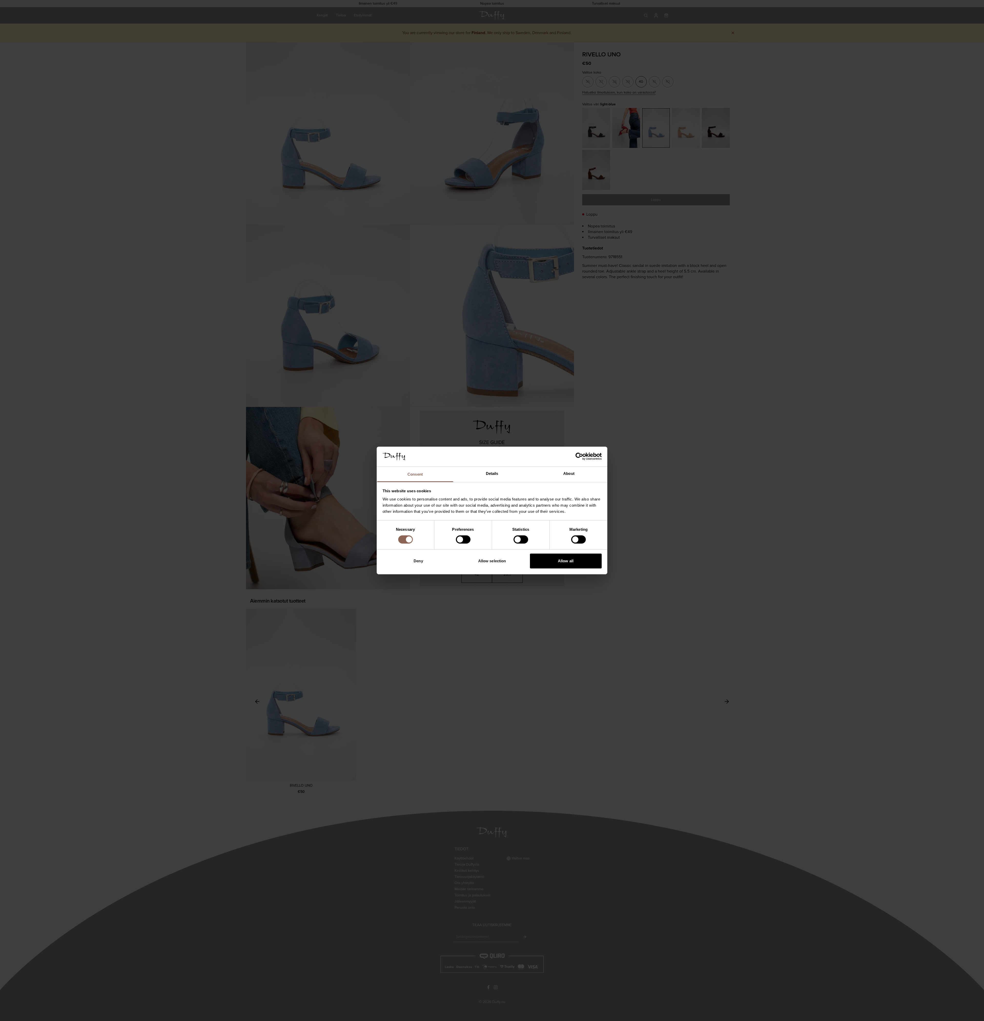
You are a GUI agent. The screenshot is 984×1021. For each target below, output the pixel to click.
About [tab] (569, 473)
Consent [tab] (415, 474)
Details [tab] (492, 473)
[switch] (463, 539)
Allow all (565, 561)
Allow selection (492, 561)
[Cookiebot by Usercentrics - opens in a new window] (579, 456)
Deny (418, 561)
